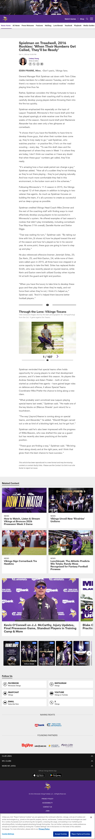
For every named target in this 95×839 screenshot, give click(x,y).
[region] (47, 826)
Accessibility (47, 803)
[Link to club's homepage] (5, 18)
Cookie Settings (8, 834)
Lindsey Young (34, 58)
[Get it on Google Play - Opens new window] (56, 776)
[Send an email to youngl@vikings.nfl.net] (41, 64)
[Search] (87, 18)
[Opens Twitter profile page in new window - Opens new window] (34, 64)
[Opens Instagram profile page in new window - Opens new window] (37, 64)
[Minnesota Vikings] (47, 786)
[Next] (57, 356)
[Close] (91, 817)
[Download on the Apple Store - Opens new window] (39, 775)
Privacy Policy (47, 799)
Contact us (47, 807)
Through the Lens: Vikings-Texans (42, 311)
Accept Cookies (61, 834)
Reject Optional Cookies (81, 834)
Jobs (47, 811)
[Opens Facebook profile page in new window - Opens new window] (30, 64)
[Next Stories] (89, 653)
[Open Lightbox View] (47, 343)
